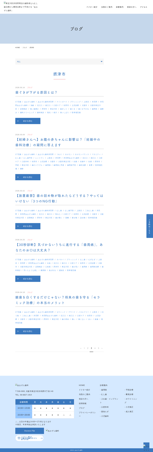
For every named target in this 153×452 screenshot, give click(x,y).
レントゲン (39, 158)
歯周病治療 (94, 267)
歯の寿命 (65, 319)
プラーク (71, 312)
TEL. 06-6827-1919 (23, 395)
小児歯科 (105, 416)
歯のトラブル (37, 165)
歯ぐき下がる (83, 109)
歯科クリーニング (27, 112)
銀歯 (96, 319)
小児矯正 (129, 407)
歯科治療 (82, 165)
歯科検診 (40, 112)
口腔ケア (57, 105)
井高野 (94, 102)
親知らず (105, 412)
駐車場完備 (76, 112)
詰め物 (82, 218)
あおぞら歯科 (29, 102)
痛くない (81, 319)
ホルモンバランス (82, 154)
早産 (17, 165)
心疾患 (48, 267)
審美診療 (129, 394)
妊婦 (90, 161)
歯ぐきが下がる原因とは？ (36, 92)
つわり (59, 154)
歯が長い (75, 267)
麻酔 (22, 169)
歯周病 (94, 109)
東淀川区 (53, 109)
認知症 (61, 270)
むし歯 (18, 158)
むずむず (92, 259)
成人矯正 (129, 412)
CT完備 (18, 102)
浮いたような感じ (31, 270)
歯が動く (58, 218)
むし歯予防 (28, 158)
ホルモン (68, 154)
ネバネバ (60, 259)
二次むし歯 (89, 210)
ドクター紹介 (92, 7)
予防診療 (129, 390)
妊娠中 (82, 161)
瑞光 (49, 112)
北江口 (39, 105)
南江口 (48, 105)
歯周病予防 (71, 165)
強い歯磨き (34, 109)
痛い (73, 319)
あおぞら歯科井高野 (46, 102)
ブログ (82, 408)
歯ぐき (72, 109)
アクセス (143, 7)
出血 (49, 263)
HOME (82, 385)
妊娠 (75, 161)
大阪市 (84, 105)
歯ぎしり (63, 109)
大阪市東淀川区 (64, 161)
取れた (58, 214)
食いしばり (64, 112)
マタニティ (96, 154)
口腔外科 (25, 161)
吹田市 (66, 105)
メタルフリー (83, 312)
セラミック (61, 312)
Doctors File (29, 431)
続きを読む (28, 121)
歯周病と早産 (59, 165)
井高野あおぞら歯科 (71, 158)
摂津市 (44, 109)
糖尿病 (43, 270)
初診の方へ (132, 7)
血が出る (52, 270)
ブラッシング (75, 102)
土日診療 (75, 105)
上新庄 (86, 102)
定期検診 (23, 109)
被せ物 (74, 218)
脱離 (67, 218)
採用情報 (82, 403)
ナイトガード (62, 102)
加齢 (32, 105)
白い (90, 319)
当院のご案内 (106, 7)
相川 (55, 112)
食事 (91, 165)
